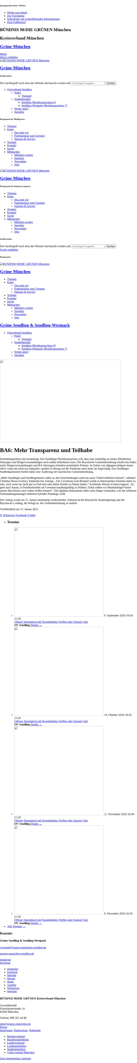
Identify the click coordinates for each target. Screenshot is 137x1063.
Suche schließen (9, 249)
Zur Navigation (15, 15)
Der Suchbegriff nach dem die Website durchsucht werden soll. (35, 83)
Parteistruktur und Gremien (29, 135)
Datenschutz (21, 1030)
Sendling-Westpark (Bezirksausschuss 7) (44, 105)
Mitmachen (13, 151)
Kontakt (11, 145)
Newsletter (20, 161)
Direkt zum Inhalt (17, 12)
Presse (3, 1027)
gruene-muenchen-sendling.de (17, 953)
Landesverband (15, 1042)
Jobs (16, 164)
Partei (17, 92)
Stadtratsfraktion (16, 1049)
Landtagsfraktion (16, 1046)
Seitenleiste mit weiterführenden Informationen (33, 18)
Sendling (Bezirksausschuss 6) (38, 102)
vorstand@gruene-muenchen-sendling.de (23, 947)
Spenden (19, 111)
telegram (12, 991)
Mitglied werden (23, 155)
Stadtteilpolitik (22, 99)
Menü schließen (9, 57)
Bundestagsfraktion (18, 1039)
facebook (5, 962)
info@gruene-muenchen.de (15, 1023)
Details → (36, 625)
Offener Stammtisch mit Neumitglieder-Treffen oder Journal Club (51, 621)
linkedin (11, 975)
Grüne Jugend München (20, 1052)
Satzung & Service (24, 138)
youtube (11, 984)
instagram (5, 959)
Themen (11, 126)
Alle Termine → (16, 926)
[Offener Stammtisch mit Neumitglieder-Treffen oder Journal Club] (58, 615)
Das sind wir (21, 132)
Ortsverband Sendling (19, 89)
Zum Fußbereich (16, 22)
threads (11, 978)
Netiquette (35, 1030)
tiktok (10, 981)
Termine (11, 142)
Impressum (6, 1030)
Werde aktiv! (21, 108)
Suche (10, 148)
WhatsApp (13, 988)
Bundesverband (16, 1036)
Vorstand (26, 95)
